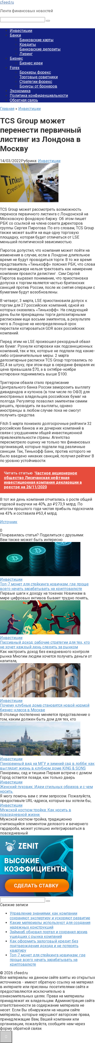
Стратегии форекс (35, 81)
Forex (14, 67)
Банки (15, 35)
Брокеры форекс (35, 72)
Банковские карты (36, 40)
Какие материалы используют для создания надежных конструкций (50, 925)
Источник (8, 522)
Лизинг (26, 53)
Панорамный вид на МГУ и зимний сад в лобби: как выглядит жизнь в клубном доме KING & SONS (47, 766)
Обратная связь (24, 100)
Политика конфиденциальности (39, 95)
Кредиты (27, 44)
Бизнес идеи (31, 63)
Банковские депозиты (40, 49)
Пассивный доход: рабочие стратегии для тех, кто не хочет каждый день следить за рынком (45, 644)
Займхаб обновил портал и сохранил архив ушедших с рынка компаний (48, 934)
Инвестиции (21, 30)
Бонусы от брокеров (38, 86)
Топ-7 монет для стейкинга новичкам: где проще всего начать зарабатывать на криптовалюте (44, 586)
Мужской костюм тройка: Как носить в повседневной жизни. (35, 812)
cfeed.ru (7, 2)
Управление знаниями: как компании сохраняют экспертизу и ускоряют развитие (50, 915)
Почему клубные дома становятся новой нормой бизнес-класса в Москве (44, 707)
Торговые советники (38, 77)
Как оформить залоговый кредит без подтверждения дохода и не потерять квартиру (44, 946)
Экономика (20, 91)
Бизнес (16, 58)
